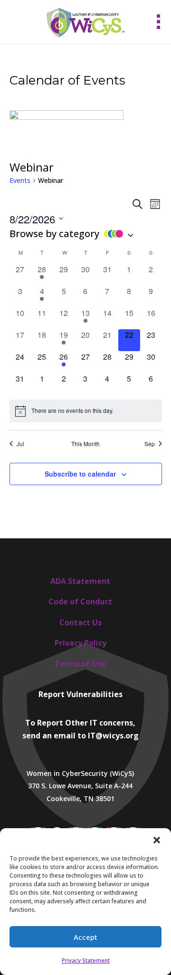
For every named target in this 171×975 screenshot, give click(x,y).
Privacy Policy (80, 643)
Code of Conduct (80, 601)
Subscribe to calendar (80, 473)
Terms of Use (80, 664)
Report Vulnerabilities (80, 694)
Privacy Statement (86, 960)
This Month (85, 444)
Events (20, 180)
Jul (20, 444)
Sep (149, 444)
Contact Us (80, 622)
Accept (85, 937)
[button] (157, 840)
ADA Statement (80, 581)
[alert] (86, 411)
